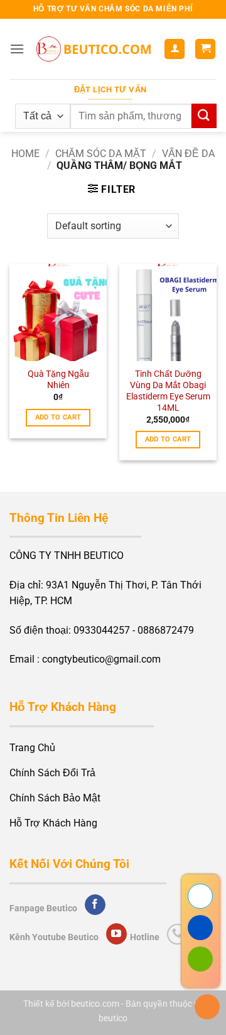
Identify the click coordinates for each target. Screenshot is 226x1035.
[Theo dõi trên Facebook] (95, 905)
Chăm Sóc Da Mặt (100, 154)
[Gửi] (204, 116)
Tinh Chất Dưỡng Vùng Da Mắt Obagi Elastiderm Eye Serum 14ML (168, 390)
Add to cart (58, 417)
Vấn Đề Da (188, 154)
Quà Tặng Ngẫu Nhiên (58, 379)
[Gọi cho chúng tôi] (177, 934)
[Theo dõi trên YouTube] (116, 934)
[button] (16, 48)
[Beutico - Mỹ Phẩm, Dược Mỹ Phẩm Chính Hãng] (94, 48)
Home (25, 154)
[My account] (174, 49)
